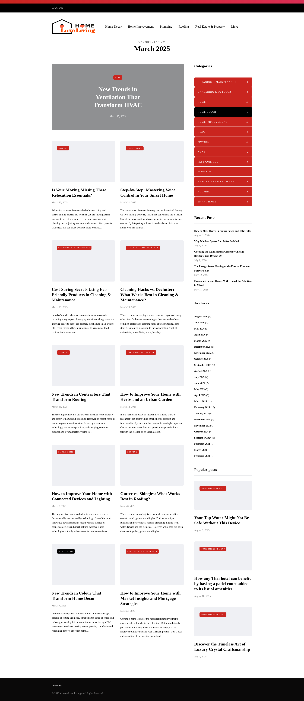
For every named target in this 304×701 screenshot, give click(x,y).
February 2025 (202, 407)
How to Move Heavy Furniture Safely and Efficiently (222, 231)
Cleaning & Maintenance (74, 248)
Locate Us (57, 8)
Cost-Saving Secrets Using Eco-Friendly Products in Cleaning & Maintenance (81, 294)
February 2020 (202, 456)
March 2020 (200, 450)
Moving (63, 148)
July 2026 (199, 322)
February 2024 (202, 443)
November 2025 (202, 353)
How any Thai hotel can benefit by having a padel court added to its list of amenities (222, 583)
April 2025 (199, 395)
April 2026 (199, 334)
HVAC (118, 77)
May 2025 (199, 389)
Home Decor (113, 26)
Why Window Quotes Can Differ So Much (216, 241)
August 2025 (200, 371)
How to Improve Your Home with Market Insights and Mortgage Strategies (150, 598)
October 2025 (201, 359)
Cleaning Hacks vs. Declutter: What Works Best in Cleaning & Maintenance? (149, 294)
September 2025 (202, 365)
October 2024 (201, 431)
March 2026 (200, 341)
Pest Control (223, 161)
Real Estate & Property (210, 26)
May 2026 (199, 328)
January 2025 (201, 413)
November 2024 (202, 425)
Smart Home (134, 148)
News (223, 151)
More (234, 26)
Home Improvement (141, 26)
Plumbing (166, 26)
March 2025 (200, 401)
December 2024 (202, 419)
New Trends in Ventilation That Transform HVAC (118, 97)
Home (223, 102)
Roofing (184, 26)
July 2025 (199, 377)
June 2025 (199, 383)
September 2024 (202, 438)
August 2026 (200, 316)
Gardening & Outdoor (141, 352)
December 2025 (202, 346)
